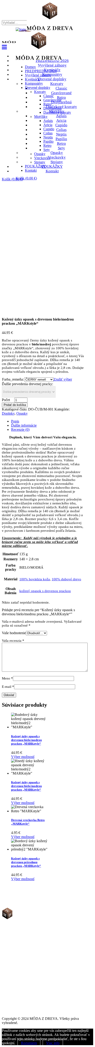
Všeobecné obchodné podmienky (32, 958)
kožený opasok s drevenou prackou (45, 591)
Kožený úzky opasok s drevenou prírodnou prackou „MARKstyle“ (26, 862)
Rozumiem (29, 1043)
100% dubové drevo (66, 579)
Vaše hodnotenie (14, 633)
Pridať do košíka (15, 405)
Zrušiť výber (62, 379)
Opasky (22, 413)
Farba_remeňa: (13, 379)
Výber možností (22, 757)
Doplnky (8, 413)
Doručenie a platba (23, 967)
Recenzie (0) (20, 429)
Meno (7, 678)
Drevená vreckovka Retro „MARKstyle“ (28, 821)
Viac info (52, 1043)
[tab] (47, 421)
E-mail (8, 686)
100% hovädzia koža (34, 579)
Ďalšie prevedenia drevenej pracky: (27, 384)
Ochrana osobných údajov (28, 963)
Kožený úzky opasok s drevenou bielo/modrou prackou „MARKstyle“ (26, 740)
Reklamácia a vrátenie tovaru (30, 971)
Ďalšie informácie (24, 425)
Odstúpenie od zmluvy (25, 975)
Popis (15, 421)
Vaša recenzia (13, 640)
